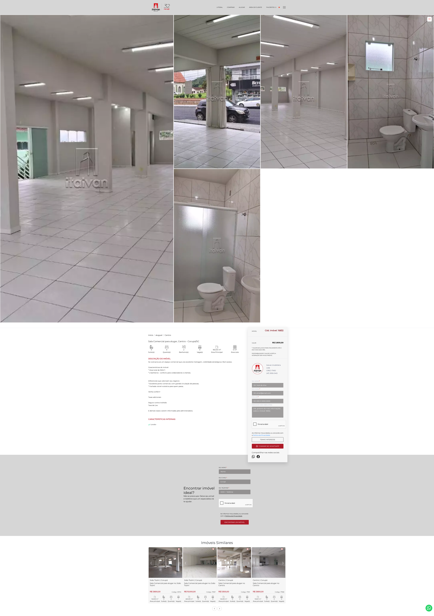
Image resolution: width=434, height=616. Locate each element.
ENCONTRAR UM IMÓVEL (234, 522)
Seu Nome (222, 467)
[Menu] (284, 7)
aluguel (159, 335)
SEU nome (256, 381)
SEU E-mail (256, 389)
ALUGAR (242, 7)
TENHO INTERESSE (267, 440)
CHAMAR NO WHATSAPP (269, 446)
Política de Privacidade (261, 435)
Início (150, 335)
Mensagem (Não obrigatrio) (262, 405)
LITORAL (220, 7)
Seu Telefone (224, 488)
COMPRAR (231, 7)
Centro (168, 335)
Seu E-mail (223, 478)
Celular (255, 397)
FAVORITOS (271, 7)
